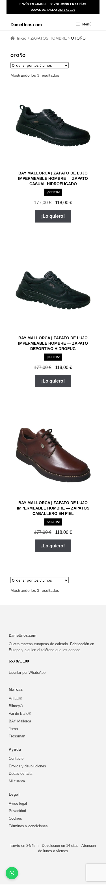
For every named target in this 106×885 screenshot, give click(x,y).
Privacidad (17, 811)
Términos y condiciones (28, 826)
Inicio (21, 38)
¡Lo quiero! (53, 216)
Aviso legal (18, 803)
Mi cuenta (17, 781)
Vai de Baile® (20, 713)
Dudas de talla (20, 773)
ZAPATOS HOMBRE (49, 38)
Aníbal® (15, 698)
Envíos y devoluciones (27, 766)
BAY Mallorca (20, 721)
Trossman (17, 736)
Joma (13, 729)
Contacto (16, 758)
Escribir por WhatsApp (27, 672)
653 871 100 (66, 9)
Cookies (15, 818)
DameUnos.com (26, 24)
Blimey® (16, 706)
